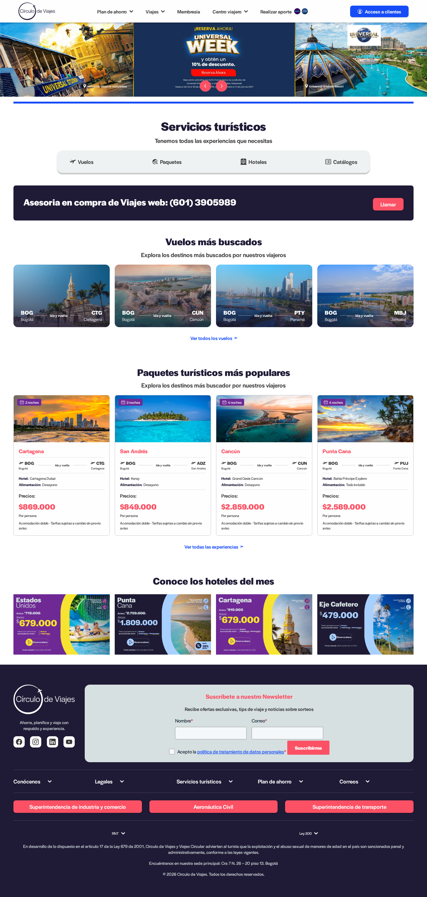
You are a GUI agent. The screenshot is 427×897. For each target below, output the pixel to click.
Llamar (388, 204)
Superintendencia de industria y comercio (77, 806)
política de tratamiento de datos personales (240, 751)
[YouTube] (69, 742)
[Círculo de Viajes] (36, 11)
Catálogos (345, 161)
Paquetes (171, 161)
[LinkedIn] (52, 742)
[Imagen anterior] (205, 86)
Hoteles (258, 161)
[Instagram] (35, 742)
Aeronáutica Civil (213, 806)
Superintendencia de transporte (349, 806)
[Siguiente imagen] (221, 86)
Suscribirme (308, 747)
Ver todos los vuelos (211, 338)
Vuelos (85, 161)
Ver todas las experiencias (211, 546)
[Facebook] (19, 742)
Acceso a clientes (383, 11)
